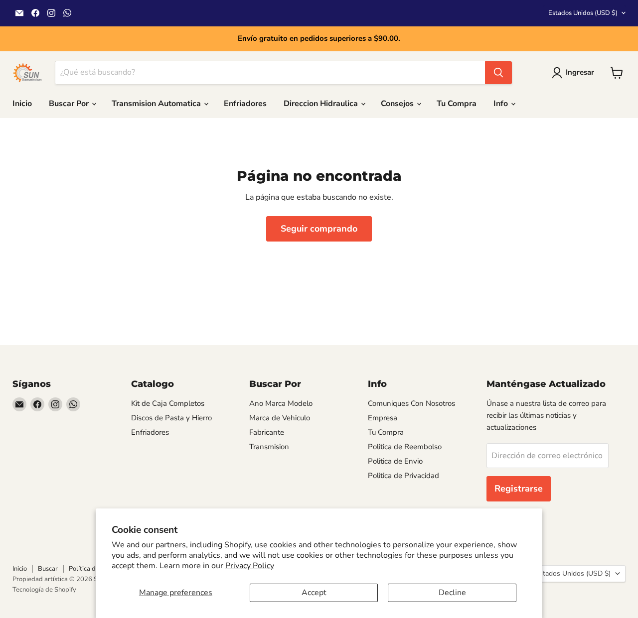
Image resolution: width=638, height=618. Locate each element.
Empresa (382, 418)
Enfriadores (245, 103)
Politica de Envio (395, 461)
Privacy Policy (249, 565)
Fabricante (266, 432)
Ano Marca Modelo (281, 403)
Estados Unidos (583, 12)
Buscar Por (70, 103)
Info (501, 103)
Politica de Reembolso (405, 447)
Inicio (22, 103)
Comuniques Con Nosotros (411, 403)
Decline (452, 592)
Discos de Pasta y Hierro (171, 418)
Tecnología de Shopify (44, 589)
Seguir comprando (319, 229)
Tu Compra (457, 103)
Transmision (269, 447)
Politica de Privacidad (403, 476)
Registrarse (518, 488)
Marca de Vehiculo (279, 418)
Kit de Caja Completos (167, 403)
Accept (314, 592)
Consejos (398, 103)
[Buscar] (498, 72)
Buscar (48, 568)
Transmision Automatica (157, 103)
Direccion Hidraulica (322, 103)
